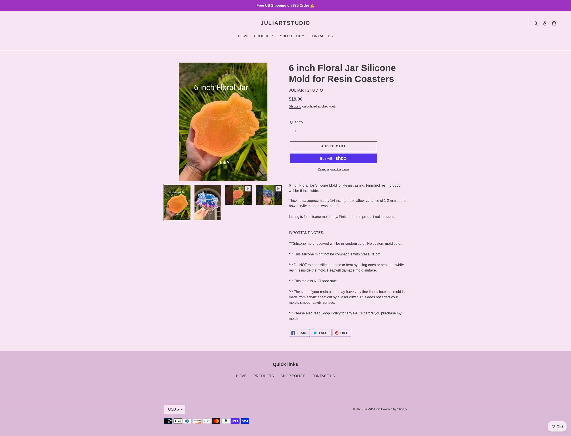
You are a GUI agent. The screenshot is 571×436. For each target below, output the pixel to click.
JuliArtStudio (285, 23)
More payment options (333, 169)
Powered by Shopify (394, 409)
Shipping (295, 106)
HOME (241, 376)
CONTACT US (323, 376)
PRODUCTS (263, 376)
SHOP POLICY (293, 376)
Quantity (296, 122)
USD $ (173, 409)
